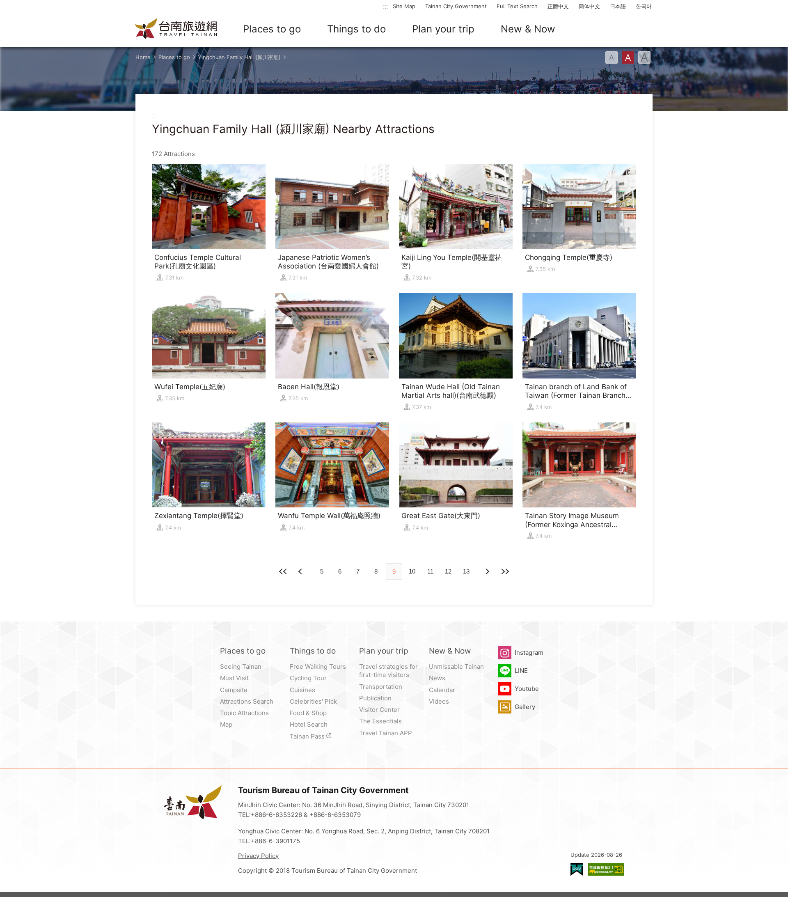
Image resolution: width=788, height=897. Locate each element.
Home (143, 57)
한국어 (644, 6)
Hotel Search (309, 724)
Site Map (404, 6)
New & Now (528, 29)
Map (226, 724)
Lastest (505, 571)
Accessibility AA (606, 869)
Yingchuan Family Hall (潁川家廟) (239, 57)
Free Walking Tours (318, 666)
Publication (375, 698)
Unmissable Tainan (456, 666)
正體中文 (558, 6)
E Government (576, 869)
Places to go (272, 29)
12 (448, 571)
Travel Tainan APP (385, 733)
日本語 (618, 6)
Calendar (442, 690)
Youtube (527, 689)
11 (430, 571)
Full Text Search (517, 6)
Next (301, 571)
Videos (439, 701)
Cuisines (302, 690)
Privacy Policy (258, 856)
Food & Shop (308, 713)
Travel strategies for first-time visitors (388, 671)
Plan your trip (443, 29)
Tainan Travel (176, 29)
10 (412, 571)
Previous (487, 571)
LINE (521, 670)
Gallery (525, 707)
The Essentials (380, 721)
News (437, 678)
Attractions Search (246, 701)
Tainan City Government (456, 6)
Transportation (380, 687)
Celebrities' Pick (313, 701)
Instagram (529, 652)
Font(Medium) (628, 57)
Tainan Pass (307, 736)
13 (466, 571)
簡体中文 (589, 6)
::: (385, 6)
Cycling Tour (308, 678)
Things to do (356, 29)
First (283, 571)
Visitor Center (379, 709)
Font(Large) (644, 57)
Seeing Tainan (240, 666)
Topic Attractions (244, 713)
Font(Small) (611, 57)
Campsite (233, 690)
